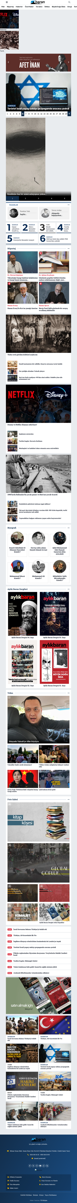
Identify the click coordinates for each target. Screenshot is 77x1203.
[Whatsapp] (43, 1165)
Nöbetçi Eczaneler (16, 1177)
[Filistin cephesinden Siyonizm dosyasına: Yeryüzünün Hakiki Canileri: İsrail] (22, 1081)
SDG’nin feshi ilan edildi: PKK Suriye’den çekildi (57, 240)
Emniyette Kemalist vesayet (23, 240)
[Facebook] (29, 1165)
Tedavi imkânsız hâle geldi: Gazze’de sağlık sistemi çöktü (35, 967)
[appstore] (39, 1170)
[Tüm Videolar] (68, 693)
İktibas (47, 7)
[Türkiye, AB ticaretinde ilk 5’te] (55, 1025)
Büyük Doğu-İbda (58, 7)
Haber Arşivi (14, 1188)
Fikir (3, 7)
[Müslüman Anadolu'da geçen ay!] (23, 893)
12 (41, 114)
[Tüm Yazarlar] (68, 205)
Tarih (48, 224)
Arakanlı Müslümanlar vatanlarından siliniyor (31, 973)
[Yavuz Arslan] (13, 213)
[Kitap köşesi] (39, 822)
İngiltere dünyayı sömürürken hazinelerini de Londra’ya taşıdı (37, 941)
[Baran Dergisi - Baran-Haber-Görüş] (38, 2)
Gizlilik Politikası (26, 1195)
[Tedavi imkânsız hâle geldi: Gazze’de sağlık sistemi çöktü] (22, 1111)
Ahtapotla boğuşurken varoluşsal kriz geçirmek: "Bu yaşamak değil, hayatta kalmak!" (27, 214)
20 (66, 114)
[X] (33, 1165)
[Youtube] (40, 1165)
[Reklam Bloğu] (38, 995)
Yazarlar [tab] (13, 205)
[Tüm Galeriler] (68, 799)
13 (44, 114)
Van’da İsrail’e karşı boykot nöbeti (66, 229)
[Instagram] (36, 1165)
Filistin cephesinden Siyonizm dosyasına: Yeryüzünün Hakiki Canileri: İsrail (40, 954)
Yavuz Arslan (25, 210)
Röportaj (10, 7)
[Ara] (69, 2)
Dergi (69, 7)
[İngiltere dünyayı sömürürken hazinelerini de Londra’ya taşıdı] (22, 1053)
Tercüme (39, 7)
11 (38, 114)
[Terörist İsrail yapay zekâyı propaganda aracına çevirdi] (55, 1053)
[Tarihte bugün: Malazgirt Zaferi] (55, 1081)
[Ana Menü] (7, 2)
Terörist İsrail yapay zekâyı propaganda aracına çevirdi (34, 947)
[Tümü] (68, 248)
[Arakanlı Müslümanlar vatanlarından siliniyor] (55, 1111)
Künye (41, 1195)
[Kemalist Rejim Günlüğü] (23, 912)
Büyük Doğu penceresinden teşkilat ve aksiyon (59, 214)
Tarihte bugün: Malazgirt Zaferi (25, 961)
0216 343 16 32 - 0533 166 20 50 (40, 1155)
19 (63, 114)
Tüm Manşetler (15, 1184)
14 (47, 114)
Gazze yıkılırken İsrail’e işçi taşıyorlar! (16, 229)
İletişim (35, 1195)
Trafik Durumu (14, 1181)
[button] (68, 62)
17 (57, 114)
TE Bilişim (43, 1200)
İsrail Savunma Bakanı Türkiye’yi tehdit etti (30, 929)
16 (54, 114)
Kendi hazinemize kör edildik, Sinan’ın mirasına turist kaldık (50, 229)
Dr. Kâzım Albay (57, 210)
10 (35, 114)
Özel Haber (29, 7)
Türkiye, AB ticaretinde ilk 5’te (24, 935)
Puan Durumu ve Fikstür (50, 1181)
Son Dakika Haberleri (48, 1184)
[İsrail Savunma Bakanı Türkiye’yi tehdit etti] (22, 1025)
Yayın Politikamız (51, 1195)
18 (60, 114)
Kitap (10, 1093)
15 (51, 114)
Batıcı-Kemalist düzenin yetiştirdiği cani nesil (33, 229)
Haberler (19, 7)
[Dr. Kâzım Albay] (45, 213)
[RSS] (47, 1165)
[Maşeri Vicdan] (54, 893)
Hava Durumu (46, 1177)
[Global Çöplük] (39, 863)
